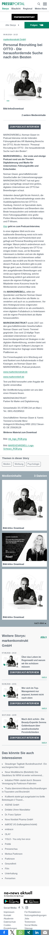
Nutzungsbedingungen (35, 915)
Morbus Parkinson (13, 854)
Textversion (30, 922)
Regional (27, 8)
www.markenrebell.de (13, 377)
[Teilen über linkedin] (37, 932)
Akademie (8, 918)
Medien (6, 464)
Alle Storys (10, 25)
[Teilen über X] (12, 932)
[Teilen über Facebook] (4, 932)
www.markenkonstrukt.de (15, 372)
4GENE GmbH (12, 805)
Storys (5, 8)
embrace (9, 829)
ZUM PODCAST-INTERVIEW (24, 127)
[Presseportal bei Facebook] (18, 908)
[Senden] (45, 932)
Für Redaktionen (32, 912)
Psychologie (33, 464)
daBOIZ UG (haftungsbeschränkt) (21, 824)
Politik (8, 844)
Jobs (26, 918)
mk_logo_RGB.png (17, 439)
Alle (43, 637)
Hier (5, 226)
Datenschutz (10, 922)
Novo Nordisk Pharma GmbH (19, 819)
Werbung (19, 464)
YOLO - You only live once (17, 839)
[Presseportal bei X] (22, 908)
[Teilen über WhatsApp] (20, 932)
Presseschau (11, 849)
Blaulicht (16, 8)
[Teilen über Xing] (28, 932)
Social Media (30, 925)
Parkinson (10, 859)
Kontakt (7, 915)
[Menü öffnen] (45, 4)
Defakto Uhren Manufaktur (17, 810)
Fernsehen (10, 878)
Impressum (9, 912)
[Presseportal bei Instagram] (26, 907)
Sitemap (28, 928)
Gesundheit (10, 864)
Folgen (34, 25)
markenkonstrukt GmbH (14, 39)
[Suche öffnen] (38, 4)
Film (7, 868)
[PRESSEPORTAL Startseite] (13, 4)
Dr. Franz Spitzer (13, 814)
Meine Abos (41, 8)
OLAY (8, 834)
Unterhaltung (11, 873)
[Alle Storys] (25, 19)
